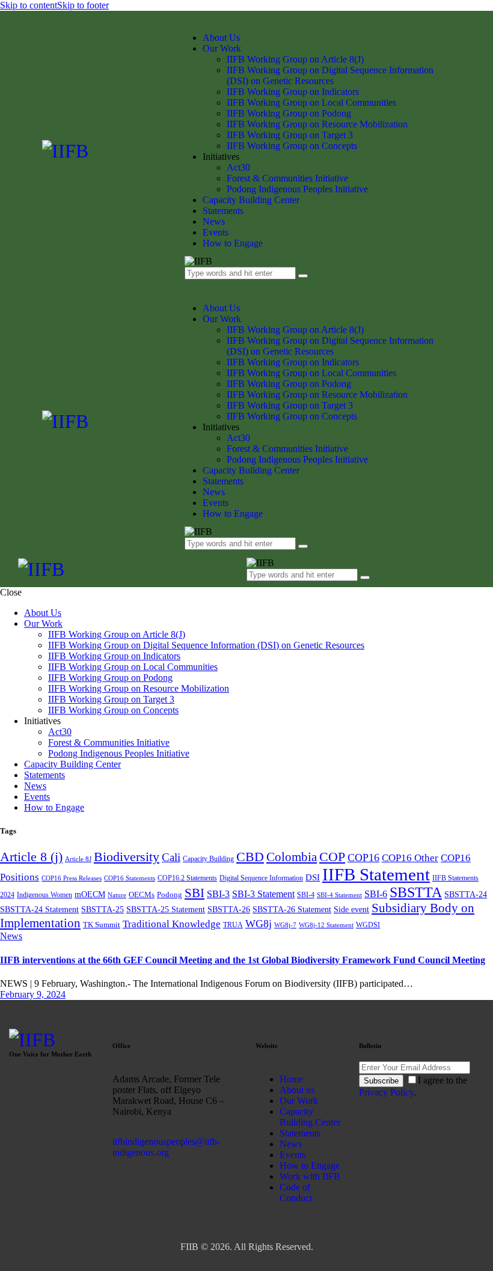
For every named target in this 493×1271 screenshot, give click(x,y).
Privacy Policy (386, 1092)
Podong (169, 894)
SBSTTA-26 (228, 909)
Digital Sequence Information (261, 878)
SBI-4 (305, 895)
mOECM (90, 894)
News (11, 936)
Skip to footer (83, 5)
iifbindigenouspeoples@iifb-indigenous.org (166, 1146)
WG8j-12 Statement (326, 925)
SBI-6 (375, 894)
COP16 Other (410, 858)
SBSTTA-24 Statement (39, 909)
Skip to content (28, 5)
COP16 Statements (129, 878)
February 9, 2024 (33, 994)
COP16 (363, 858)
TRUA (233, 925)
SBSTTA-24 (465, 894)
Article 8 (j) (31, 856)
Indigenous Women (44, 895)
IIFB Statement (376, 874)
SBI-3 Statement (263, 894)
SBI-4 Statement (339, 895)
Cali (171, 857)
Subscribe (381, 1080)
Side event (351, 909)
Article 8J (78, 859)
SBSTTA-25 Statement (165, 909)
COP (332, 856)
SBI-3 (218, 894)
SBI (194, 893)
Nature (117, 895)
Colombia (291, 857)
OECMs (142, 894)
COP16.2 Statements (187, 878)
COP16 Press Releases (71, 878)
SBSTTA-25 (102, 909)
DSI (312, 877)
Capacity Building (208, 859)
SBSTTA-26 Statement (292, 909)
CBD (250, 856)
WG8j (258, 924)
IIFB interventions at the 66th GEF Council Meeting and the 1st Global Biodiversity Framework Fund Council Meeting (242, 960)
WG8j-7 (285, 925)
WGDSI (368, 925)
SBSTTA (416, 892)
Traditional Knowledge (172, 924)
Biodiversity (126, 856)
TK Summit (101, 924)
